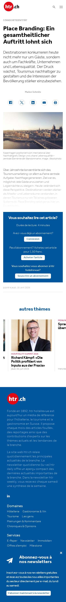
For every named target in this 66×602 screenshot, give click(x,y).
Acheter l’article (33, 257)
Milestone (36, 545)
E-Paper (12, 541)
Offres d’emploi (16, 545)
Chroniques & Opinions (21, 526)
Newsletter (28, 541)
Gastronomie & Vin (34, 511)
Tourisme (13, 516)
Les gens (27, 516)
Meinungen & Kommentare (24, 521)
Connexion (33, 239)
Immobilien (45, 541)
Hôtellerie (13, 511)
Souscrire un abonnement (33, 276)
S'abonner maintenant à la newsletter (29, 593)
